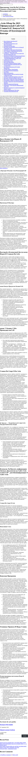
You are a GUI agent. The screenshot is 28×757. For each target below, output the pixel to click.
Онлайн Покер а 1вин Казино (11, 69)
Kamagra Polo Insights (6, 724)
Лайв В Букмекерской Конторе (11, 84)
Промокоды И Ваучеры (9, 46)
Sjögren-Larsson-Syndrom (7, 730)
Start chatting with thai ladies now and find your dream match (13, 746)
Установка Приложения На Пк (11, 91)
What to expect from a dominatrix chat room (9, 747)
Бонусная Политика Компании (11, 70)
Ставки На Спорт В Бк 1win (10, 52)
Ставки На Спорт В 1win (9, 59)
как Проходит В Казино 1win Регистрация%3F (10, 44)
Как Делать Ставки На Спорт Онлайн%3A (14, 79)
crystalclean (5, 13)
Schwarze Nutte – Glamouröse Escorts (8, 748)
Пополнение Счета (8, 60)
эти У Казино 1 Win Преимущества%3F (13, 51)
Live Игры (6, 71)
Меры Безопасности (8, 73)
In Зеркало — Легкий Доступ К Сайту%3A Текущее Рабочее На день (14, 54)
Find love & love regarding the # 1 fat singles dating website (13, 742)
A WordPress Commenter (5, 754)
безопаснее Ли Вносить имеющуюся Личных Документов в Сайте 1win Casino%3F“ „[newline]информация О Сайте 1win (14, 57)
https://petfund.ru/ (4, 168)
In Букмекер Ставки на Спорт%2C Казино (14, 80)
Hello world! (15, 754)
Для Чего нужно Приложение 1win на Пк (13, 76)
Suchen (1, 733)
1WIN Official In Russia (8, 16)
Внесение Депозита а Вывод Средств (12, 78)
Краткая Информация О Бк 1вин (11, 90)
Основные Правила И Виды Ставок (12, 63)
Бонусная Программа (9, 62)
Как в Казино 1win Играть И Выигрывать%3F (10, 42)
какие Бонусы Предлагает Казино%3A (13, 49)
